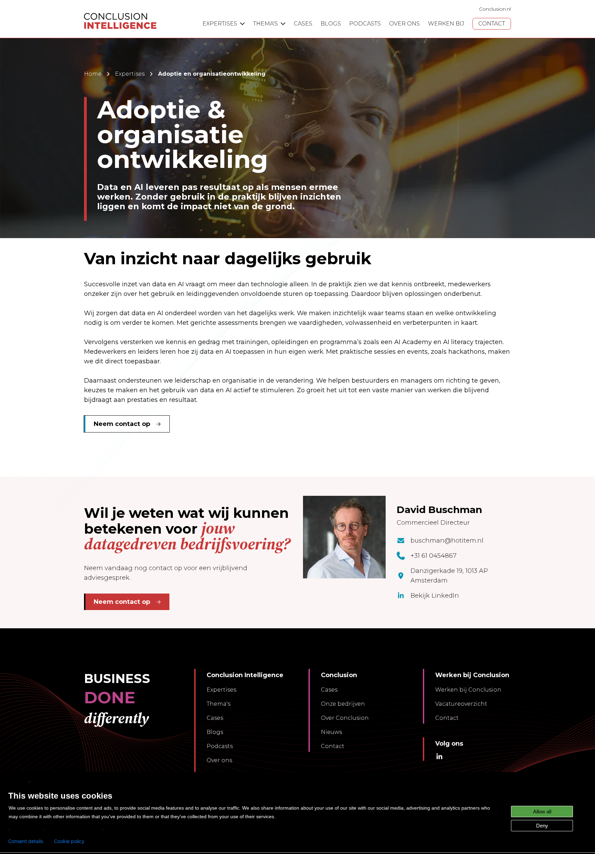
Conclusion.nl (495, 9)
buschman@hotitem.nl (446, 540)
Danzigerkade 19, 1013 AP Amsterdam (449, 575)
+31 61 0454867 (433, 555)
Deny (542, 826)
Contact (332, 746)
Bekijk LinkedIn (434, 595)
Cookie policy (69, 841)
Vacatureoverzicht (461, 704)
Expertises (130, 74)
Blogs (215, 732)
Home (93, 74)
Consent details (25, 841)
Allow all (542, 811)
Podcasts (220, 746)
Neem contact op (122, 424)
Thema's (218, 704)
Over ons (219, 760)
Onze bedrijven (343, 704)
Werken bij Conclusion (468, 689)
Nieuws (331, 732)
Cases (215, 718)
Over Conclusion (345, 718)
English (18, 781)
